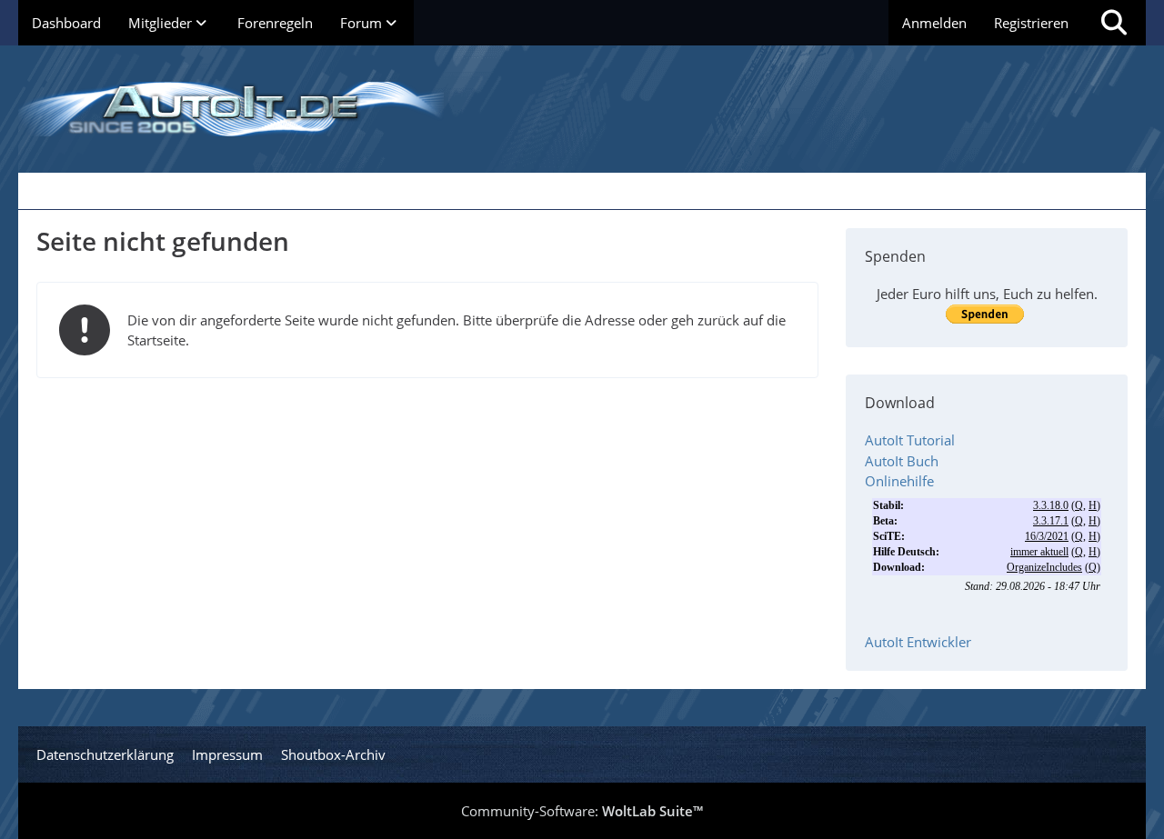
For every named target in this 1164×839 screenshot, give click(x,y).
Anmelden (934, 23)
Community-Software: (582, 811)
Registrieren (1031, 23)
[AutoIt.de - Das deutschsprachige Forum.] (582, 109)
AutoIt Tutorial (910, 440)
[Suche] (1114, 22)
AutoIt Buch (901, 461)
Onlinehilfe (899, 481)
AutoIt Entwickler (918, 642)
